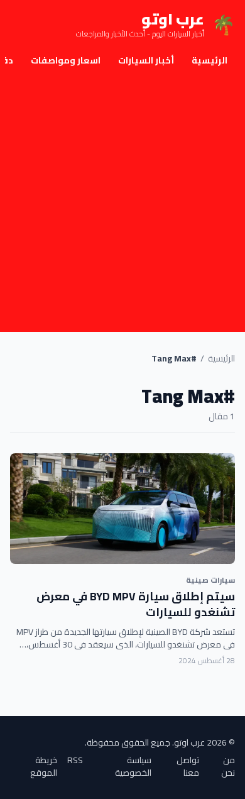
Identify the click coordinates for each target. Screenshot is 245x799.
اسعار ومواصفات (66, 60)
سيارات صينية (210, 580)
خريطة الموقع (43, 766)
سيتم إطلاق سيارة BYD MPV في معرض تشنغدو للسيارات (135, 604)
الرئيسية (209, 60)
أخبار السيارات (146, 60)
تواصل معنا (188, 766)
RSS (75, 761)
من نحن (228, 766)
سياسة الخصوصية (133, 766)
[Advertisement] (122, 203)
